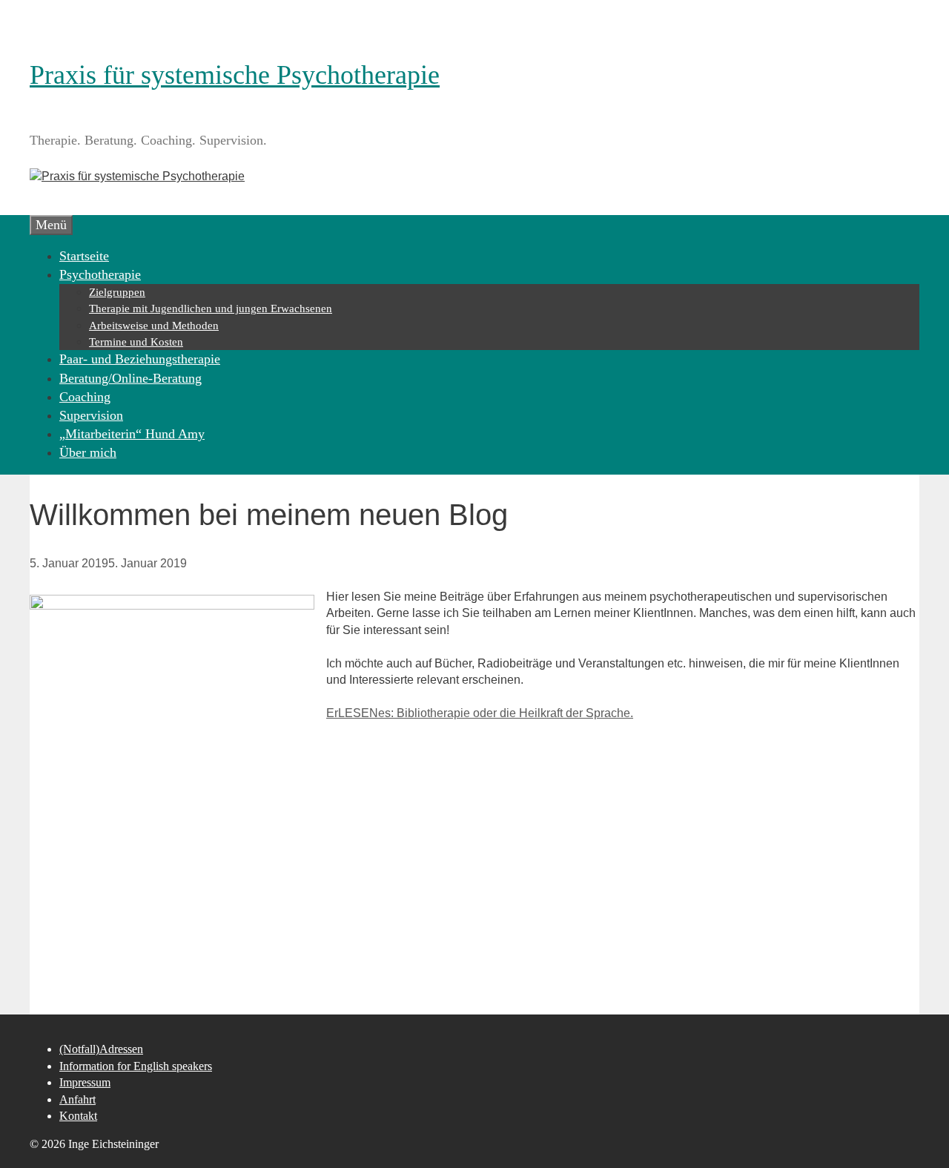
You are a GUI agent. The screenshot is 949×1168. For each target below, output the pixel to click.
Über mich (87, 452)
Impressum (84, 1082)
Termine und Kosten (136, 342)
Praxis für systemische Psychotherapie (235, 75)
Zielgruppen (117, 292)
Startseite (84, 255)
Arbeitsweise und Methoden (154, 325)
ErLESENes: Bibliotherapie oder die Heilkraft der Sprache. (479, 713)
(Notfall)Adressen (101, 1049)
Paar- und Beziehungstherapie (139, 359)
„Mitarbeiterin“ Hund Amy (132, 433)
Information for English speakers (135, 1066)
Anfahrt (77, 1099)
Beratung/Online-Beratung (130, 378)
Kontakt (78, 1115)
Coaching (84, 396)
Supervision (91, 415)
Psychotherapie (100, 274)
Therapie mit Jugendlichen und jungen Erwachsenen (210, 308)
